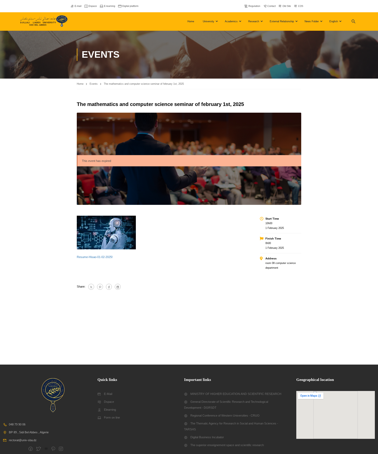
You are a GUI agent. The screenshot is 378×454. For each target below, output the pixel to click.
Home (190, 21)
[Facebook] (109, 287)
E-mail (78, 6)
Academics (231, 21)
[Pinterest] (100, 287)
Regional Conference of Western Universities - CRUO (224, 415)
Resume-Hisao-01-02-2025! (95, 257)
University (208, 21)
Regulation (254, 6)
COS (300, 6)
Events (94, 83)
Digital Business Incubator (207, 437)
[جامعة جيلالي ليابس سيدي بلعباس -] (44, 21)
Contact (271, 6)
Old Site (287, 6)
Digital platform (130, 6)
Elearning (110, 409)
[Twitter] (91, 287)
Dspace (93, 6)
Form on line (112, 417)
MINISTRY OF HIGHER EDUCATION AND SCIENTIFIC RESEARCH (235, 394)
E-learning (109, 6)
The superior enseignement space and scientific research (227, 445)
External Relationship (282, 21)
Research (253, 21)
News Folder (312, 21)
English (333, 21)
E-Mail (108, 394)
